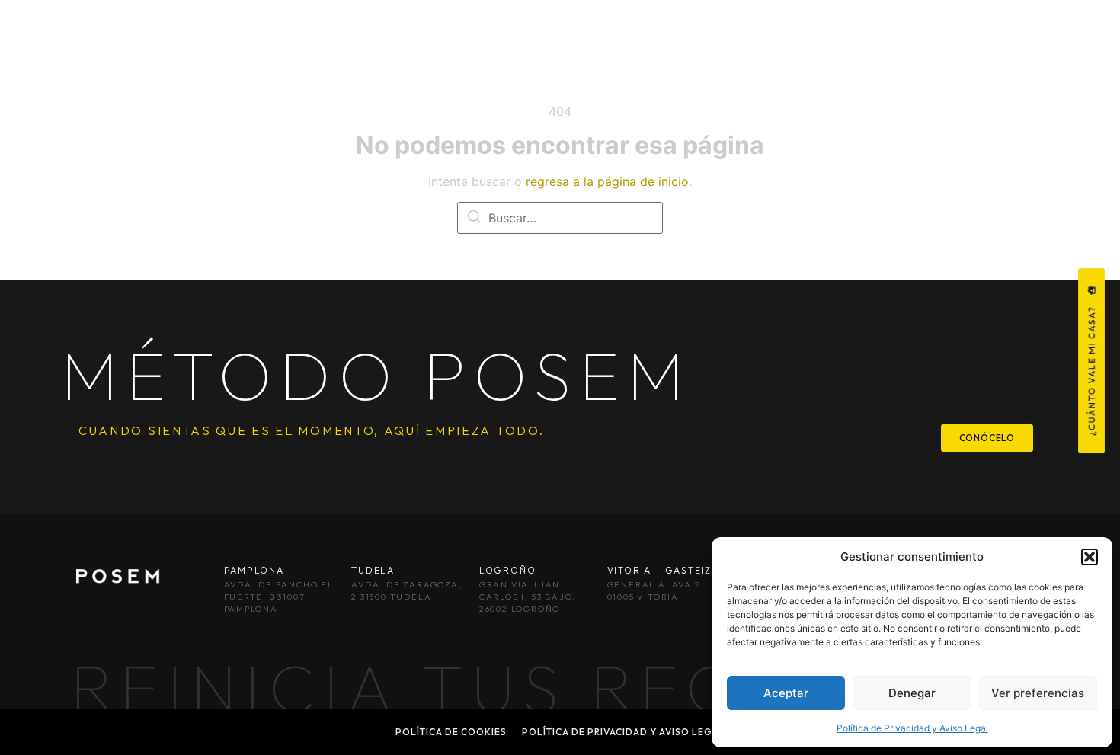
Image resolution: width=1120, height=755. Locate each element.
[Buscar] (474, 219)
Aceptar (785, 693)
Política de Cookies (451, 731)
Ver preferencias (1037, 693)
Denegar (912, 693)
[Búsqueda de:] (560, 218)
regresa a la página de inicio (607, 181)
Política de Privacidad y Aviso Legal (912, 728)
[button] (1089, 557)
